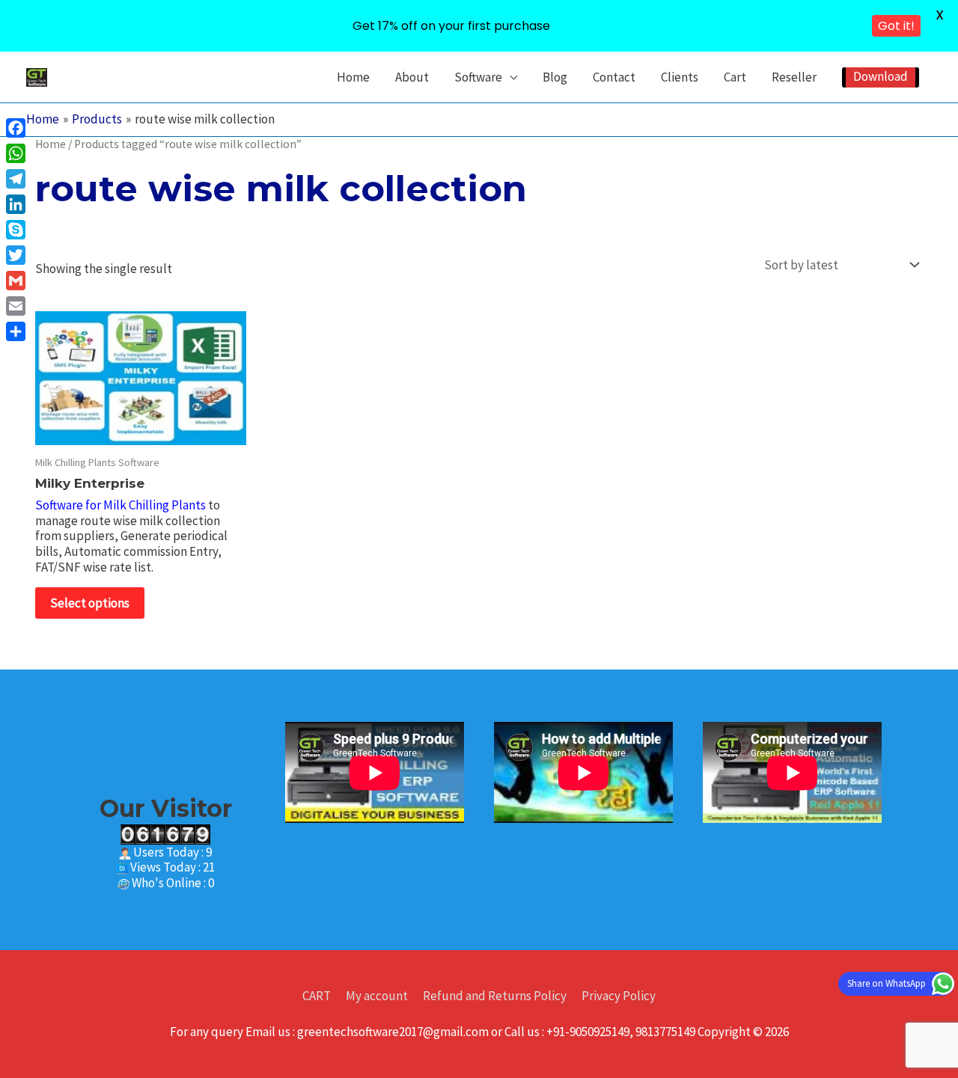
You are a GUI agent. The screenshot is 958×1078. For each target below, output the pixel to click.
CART (316, 995)
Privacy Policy (619, 995)
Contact (614, 77)
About (412, 77)
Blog (555, 77)
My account (377, 995)
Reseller (794, 77)
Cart (735, 77)
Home (353, 77)
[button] (880, 77)
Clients (679, 77)
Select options (89, 603)
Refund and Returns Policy (495, 995)
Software (478, 77)
